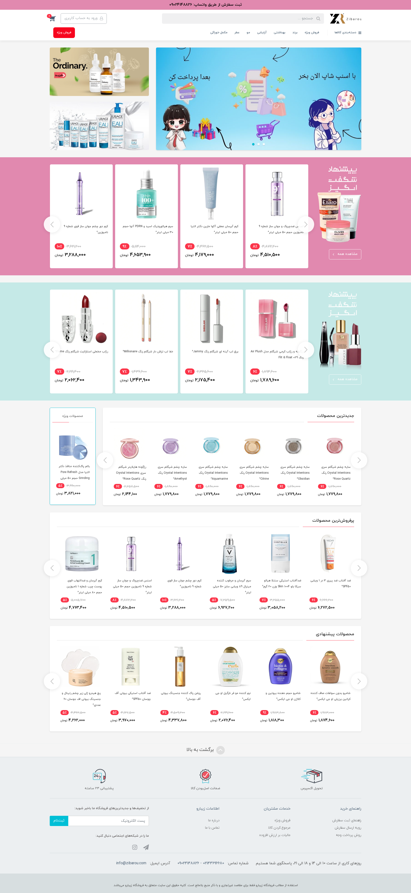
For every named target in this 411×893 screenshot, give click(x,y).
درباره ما (214, 820)
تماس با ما (212, 828)
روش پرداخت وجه (348, 835)
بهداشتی (279, 32)
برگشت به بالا (200, 749)
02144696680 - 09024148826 (200, 863)
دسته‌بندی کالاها (346, 32)
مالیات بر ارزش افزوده (274, 835)
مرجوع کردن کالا (279, 828)
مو (248, 32)
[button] (55, 18)
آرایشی (262, 32)
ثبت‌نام (59, 820)
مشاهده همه (346, 254)
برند (295, 32)
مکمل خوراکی (218, 32)
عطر (237, 32)
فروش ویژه (312, 32)
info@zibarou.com (131, 863)
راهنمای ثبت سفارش (346, 820)
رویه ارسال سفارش (348, 828)
